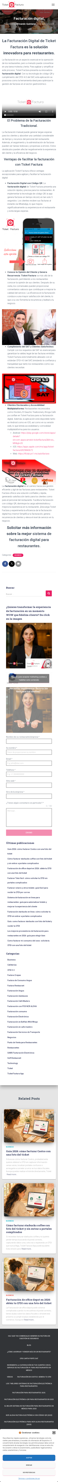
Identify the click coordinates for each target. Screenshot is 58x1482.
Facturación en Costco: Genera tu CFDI (34, 1377)
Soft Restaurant (14, 1058)
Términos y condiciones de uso (29, 1478)
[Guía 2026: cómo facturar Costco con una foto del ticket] (29, 1126)
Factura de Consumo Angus (19, 980)
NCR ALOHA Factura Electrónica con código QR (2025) (29, 1415)
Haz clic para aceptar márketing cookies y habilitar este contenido (29, 678)
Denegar (29, 1465)
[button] (54, 1432)
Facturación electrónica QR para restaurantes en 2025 (29, 1399)
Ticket (10, 1068)
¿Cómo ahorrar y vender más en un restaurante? (29, 1352)
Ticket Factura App (15, 1074)
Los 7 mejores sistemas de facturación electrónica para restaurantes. (29, 1385)
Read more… (12, 1174)
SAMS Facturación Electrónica (20, 1053)
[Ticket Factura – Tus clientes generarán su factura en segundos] (14, 4)
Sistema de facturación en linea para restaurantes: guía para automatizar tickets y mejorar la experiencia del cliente (27, 902)
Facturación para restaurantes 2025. (29, 1393)
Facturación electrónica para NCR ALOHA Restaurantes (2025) (29, 1423)
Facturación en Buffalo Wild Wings (22, 1022)
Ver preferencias (29, 1472)
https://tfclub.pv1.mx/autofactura (33, 453)
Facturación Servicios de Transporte (23, 1032)
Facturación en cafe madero (20, 1027)
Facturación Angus (15, 991)
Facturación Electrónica (18, 1017)
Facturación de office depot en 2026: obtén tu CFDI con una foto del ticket (29, 1301)
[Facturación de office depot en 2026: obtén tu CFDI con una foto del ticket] (29, 1274)
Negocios (11, 1037)
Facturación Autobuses (17, 996)
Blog (29, 1345)
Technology (12, 1063)
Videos (10, 1377)
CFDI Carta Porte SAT (29, 1358)
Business (18, 555)
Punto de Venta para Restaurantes (22, 1042)
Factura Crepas (14, 975)
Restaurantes (13, 1048)
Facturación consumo (17, 1011)
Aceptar (29, 1458)
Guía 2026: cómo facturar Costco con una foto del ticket (28, 1153)
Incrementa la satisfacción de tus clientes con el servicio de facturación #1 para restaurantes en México (29, 1367)
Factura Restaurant (15, 986)
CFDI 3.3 (11, 970)
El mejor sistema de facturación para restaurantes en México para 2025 (29, 1407)
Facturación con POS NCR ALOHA (22, 1006)
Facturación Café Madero (18, 1001)
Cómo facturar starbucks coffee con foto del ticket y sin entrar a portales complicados (29, 1229)
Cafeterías (12, 965)
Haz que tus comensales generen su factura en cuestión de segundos (29, 1337)
